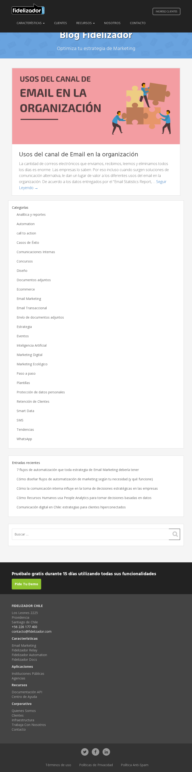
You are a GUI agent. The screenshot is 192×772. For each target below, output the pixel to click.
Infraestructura (23, 720)
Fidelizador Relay (24, 650)
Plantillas (23, 383)
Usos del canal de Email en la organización (78, 154)
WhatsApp (24, 439)
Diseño (22, 270)
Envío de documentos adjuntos (40, 317)
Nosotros (112, 23)
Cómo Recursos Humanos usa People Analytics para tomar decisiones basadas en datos (84, 498)
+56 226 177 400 (24, 627)
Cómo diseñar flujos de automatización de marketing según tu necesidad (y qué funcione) (85, 479)
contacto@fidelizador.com (32, 631)
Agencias (18, 678)
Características (29, 23)
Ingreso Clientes (166, 11)
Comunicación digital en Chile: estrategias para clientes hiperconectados (71, 507)
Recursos (84, 23)
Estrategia (24, 326)
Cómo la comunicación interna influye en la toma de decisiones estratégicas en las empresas (87, 488)
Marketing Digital (29, 354)
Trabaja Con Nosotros (29, 724)
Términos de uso (58, 765)
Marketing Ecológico (32, 364)
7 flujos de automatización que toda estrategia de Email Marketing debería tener (78, 469)
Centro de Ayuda (24, 696)
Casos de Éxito (28, 242)
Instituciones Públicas (28, 673)
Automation (26, 224)
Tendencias (25, 429)
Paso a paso (26, 373)
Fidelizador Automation (29, 655)
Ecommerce (26, 289)
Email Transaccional (32, 308)
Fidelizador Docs (24, 659)
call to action (26, 233)
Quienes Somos (24, 710)
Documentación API (27, 692)
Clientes (60, 23)
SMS (20, 420)
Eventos (23, 336)
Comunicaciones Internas (36, 252)
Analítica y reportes (31, 214)
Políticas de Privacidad (96, 765)
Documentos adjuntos (34, 280)
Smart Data (25, 411)
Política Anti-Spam (134, 765)
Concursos (25, 261)
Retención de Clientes (33, 401)
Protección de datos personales (41, 392)
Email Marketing (29, 298)
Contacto (138, 23)
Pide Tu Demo (26, 584)
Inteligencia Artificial (32, 345)
